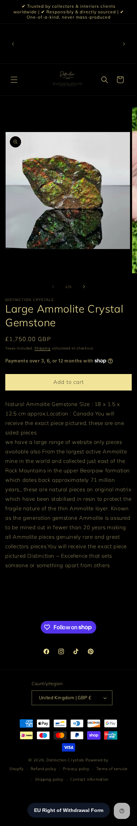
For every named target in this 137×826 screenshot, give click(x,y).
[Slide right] (84, 286)
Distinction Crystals (65, 760)
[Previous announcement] (13, 44)
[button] (14, 79)
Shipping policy (49, 779)
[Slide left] (53, 286)
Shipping (42, 348)
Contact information (89, 779)
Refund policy (44, 768)
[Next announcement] (124, 44)
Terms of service (112, 768)
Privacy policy (76, 768)
